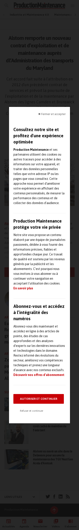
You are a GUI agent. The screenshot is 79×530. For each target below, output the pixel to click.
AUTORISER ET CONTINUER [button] (38, 398)
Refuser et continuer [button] (31, 410)
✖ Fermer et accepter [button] (52, 113)
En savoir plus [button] (23, 288)
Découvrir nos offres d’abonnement (38, 375)
